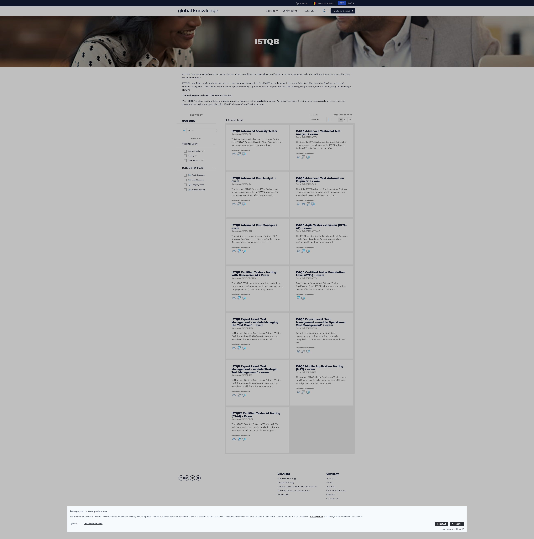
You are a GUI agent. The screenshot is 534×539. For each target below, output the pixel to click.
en (74, 523)
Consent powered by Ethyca (450, 529)
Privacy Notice (316, 516)
